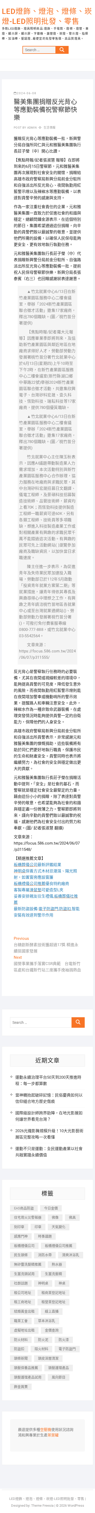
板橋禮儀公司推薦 (58, 1246)
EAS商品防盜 (24, 1208)
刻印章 (19, 1227)
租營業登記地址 (53, 1302)
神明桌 (43, 1283)
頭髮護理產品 (58, 1368)
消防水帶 (45, 1255)
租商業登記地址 (53, 1293)
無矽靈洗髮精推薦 (27, 1264)
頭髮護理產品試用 (27, 1377)
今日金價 (51, 1208)
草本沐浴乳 (46, 1321)
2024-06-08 (26, 93)
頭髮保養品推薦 (26, 1368)
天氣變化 (58, 1227)
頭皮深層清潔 (48, 1358)
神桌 (62, 1283)
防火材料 (21, 1340)
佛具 (72, 1217)
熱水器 (57, 1264)
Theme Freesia (42, 1505)
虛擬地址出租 (24, 1330)
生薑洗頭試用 (24, 1274)
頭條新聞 (21, 1358)
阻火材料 (41, 1349)
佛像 (55, 1217)
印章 (38, 1227)
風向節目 (58, 1377)
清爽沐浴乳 (70, 1255)
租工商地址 (22, 1302)
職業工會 (21, 1321)
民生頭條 (21, 1255)
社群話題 (21, 1283)
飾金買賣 (21, 1387)
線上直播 (52, 1311)
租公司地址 (22, 1293)
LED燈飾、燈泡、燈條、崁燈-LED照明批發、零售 (47, 16)
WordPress (76, 1505)
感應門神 (21, 1236)
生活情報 (49, 127)
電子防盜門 (67, 1349)
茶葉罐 (53, 1435)
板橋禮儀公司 (24, 1246)
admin (31, 127)
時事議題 (45, 1236)
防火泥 (43, 1340)
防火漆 (64, 1340)
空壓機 (45, 1430)
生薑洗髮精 (53, 1274)
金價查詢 (52, 1330)
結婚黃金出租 (24, 1311)
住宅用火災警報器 (27, 1217)
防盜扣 (19, 1349)
